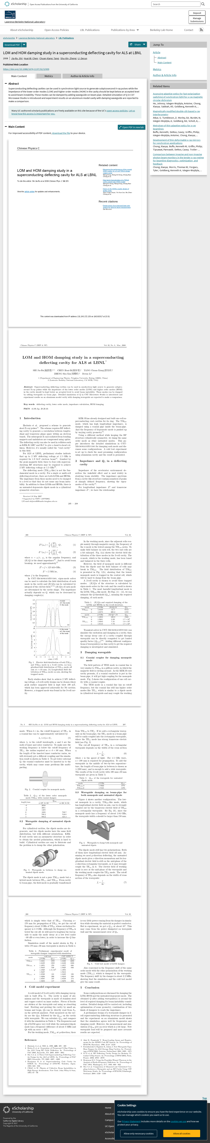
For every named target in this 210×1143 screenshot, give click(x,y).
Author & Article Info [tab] (82, 76)
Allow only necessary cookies (139, 1133)
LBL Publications (90, 30)
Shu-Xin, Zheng (68, 58)
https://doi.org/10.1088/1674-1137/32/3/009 (26, 69)
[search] (202, 4)
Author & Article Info (164, 75)
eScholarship (9, 38)
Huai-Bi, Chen (31, 58)
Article (156, 52)
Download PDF (12, 44)
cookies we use (178, 1121)
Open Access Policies (57, 30)
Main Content (16, 126)
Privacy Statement (131, 1121)
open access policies (117, 110)
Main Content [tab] (19, 76)
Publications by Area (123, 30)
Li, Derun (82, 58)
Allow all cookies (181, 1133)
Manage (197, 20)
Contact (188, 30)
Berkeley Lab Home (161, 30)
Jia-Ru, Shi (16, 58)
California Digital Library (13, 1120)
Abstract (13, 83)
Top (204, 1098)
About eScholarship (21, 30)
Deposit (197, 12)
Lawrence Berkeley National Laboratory (25, 21)
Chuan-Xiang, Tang (49, 58)
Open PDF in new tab (133, 127)
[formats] (24, 44)
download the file (61, 133)
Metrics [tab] (49, 76)
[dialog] (161, 1120)
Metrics (157, 69)
